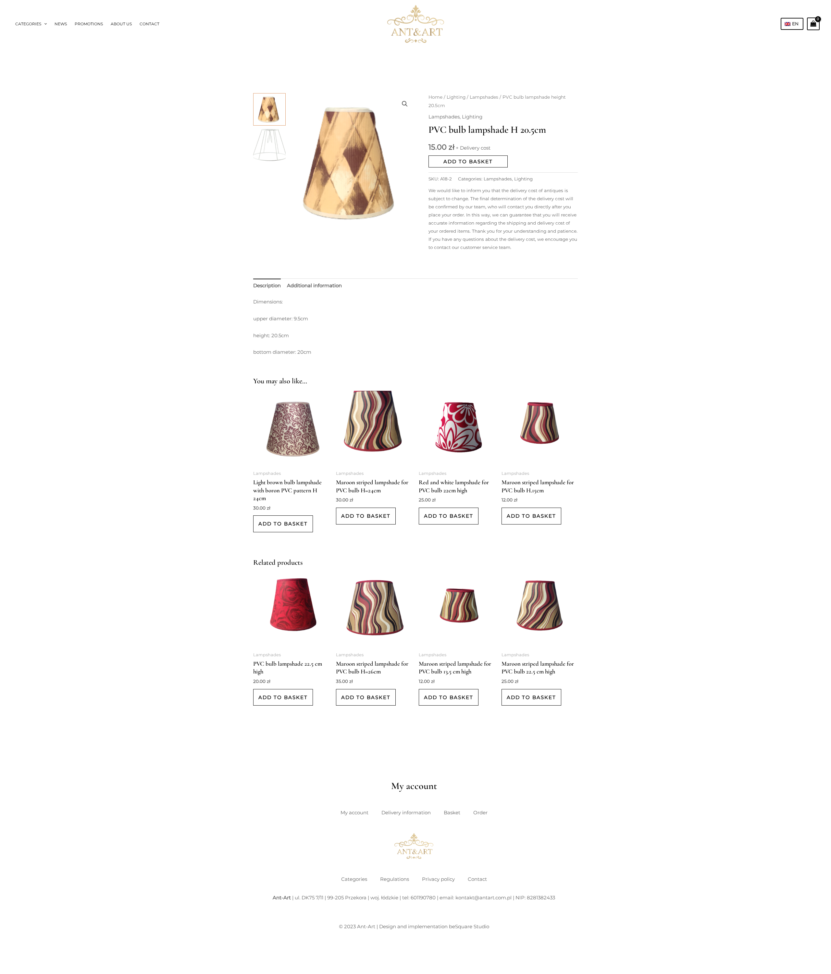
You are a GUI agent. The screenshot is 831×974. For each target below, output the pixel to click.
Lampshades (484, 97)
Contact (149, 23)
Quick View (291, 462)
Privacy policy (438, 879)
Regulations (394, 879)
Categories (28, 23)
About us (121, 23)
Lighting (456, 97)
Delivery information (406, 812)
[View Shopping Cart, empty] (813, 24)
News (61, 23)
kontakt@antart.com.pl (483, 897)
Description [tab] (267, 285)
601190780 (423, 897)
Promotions (89, 23)
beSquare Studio (469, 926)
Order (480, 812)
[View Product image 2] (269, 145)
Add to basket (468, 161)
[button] (44, 24)
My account (354, 812)
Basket (452, 812)
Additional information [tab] (314, 285)
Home (435, 97)
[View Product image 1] (269, 109)
